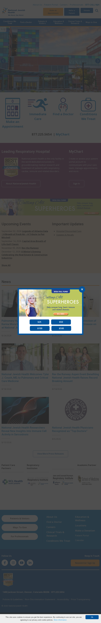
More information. (60, 620)
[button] (39, 321)
